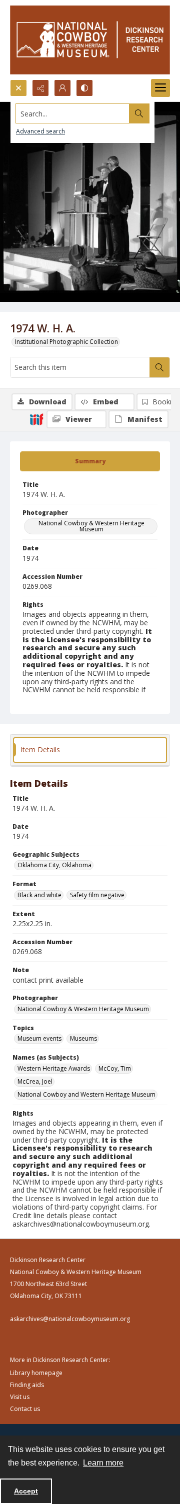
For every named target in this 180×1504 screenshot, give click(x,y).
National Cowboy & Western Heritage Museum (91, 526)
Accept (26, 1491)
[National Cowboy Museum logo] (90, 39)
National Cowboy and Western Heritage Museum (87, 1094)
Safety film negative (97, 895)
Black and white (40, 895)
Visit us (20, 1397)
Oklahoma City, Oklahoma (55, 865)
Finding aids (27, 1385)
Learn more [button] (103, 1463)
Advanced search (40, 131)
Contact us (25, 1409)
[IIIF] (36, 418)
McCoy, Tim (114, 1068)
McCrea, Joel (35, 1081)
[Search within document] (160, 367)
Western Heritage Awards (54, 1068)
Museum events (40, 1038)
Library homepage (36, 1373)
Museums (83, 1038)
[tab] (90, 461)
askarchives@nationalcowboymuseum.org (70, 1319)
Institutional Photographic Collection (66, 341)
